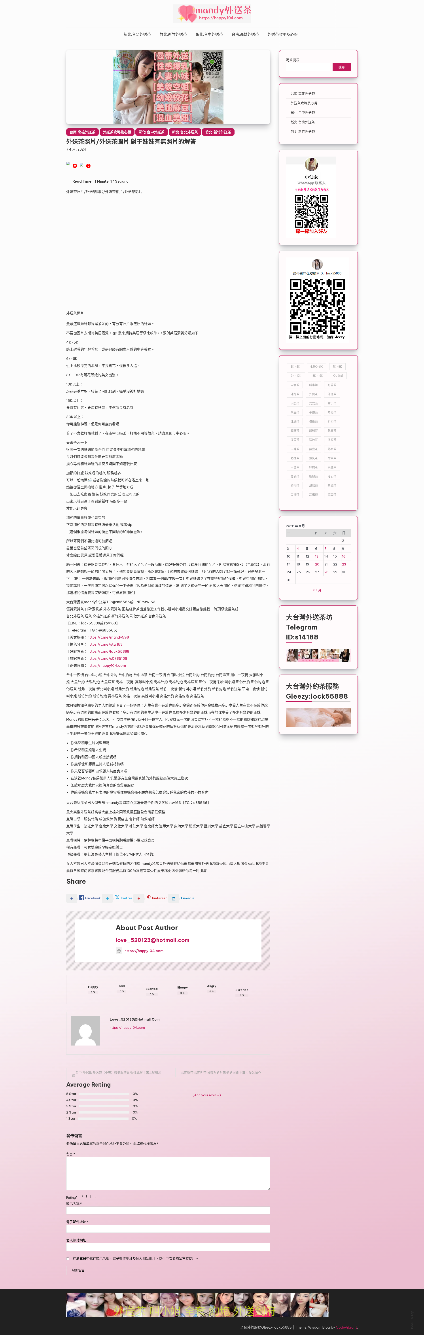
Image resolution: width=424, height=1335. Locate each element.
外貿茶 (313, 394)
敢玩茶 (295, 430)
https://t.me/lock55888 (108, 651)
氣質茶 (332, 430)
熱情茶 (295, 458)
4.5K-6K (316, 366)
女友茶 (313, 403)
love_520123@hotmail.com (152, 940)
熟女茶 (332, 449)
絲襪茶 (313, 467)
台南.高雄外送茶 (245, 34)
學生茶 (295, 412)
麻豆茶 (332, 494)
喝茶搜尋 (292, 60)
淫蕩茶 (295, 439)
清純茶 (313, 439)
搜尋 (342, 67)
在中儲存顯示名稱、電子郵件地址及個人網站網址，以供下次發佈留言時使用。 (136, 1258)
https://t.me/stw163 (105, 644)
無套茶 (313, 449)
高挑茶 (295, 494)
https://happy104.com (106, 665)
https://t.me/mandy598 (108, 637)
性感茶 (295, 421)
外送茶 (332, 394)
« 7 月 (317, 590)
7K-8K (337, 366)
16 (344, 556)
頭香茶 (295, 485)
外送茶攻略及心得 (283, 34)
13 (317, 556)
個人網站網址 (76, 1240)
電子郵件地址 (77, 1222)
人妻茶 (295, 385)
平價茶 (313, 412)
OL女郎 (338, 375)
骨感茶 (332, 485)
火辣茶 (295, 449)
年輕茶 (332, 412)
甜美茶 (332, 458)
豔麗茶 (313, 476)
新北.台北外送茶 (137, 34)
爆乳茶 (313, 458)
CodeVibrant (346, 1327)
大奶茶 (295, 403)
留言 (70, 1154)
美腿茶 (332, 467)
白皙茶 (295, 467)
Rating (71, 1197)
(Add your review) (207, 1095)
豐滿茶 (295, 476)
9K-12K (296, 375)
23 (344, 564)
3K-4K (295, 366)
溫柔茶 (332, 439)
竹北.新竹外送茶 (173, 34)
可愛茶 (332, 385)
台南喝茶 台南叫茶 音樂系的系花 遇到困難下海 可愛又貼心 (221, 1072)
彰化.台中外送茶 (209, 34)
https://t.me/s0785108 (107, 658)
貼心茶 (332, 476)
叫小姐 (313, 385)
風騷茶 (313, 485)
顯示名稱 (74, 1203)
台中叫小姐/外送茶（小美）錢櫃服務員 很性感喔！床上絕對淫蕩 (116, 1073)
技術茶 (313, 421)
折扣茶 (332, 421)
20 (317, 564)
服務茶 (313, 430)
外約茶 (295, 394)
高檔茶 (313, 494)
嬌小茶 (332, 403)
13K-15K (317, 375)
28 (326, 572)
